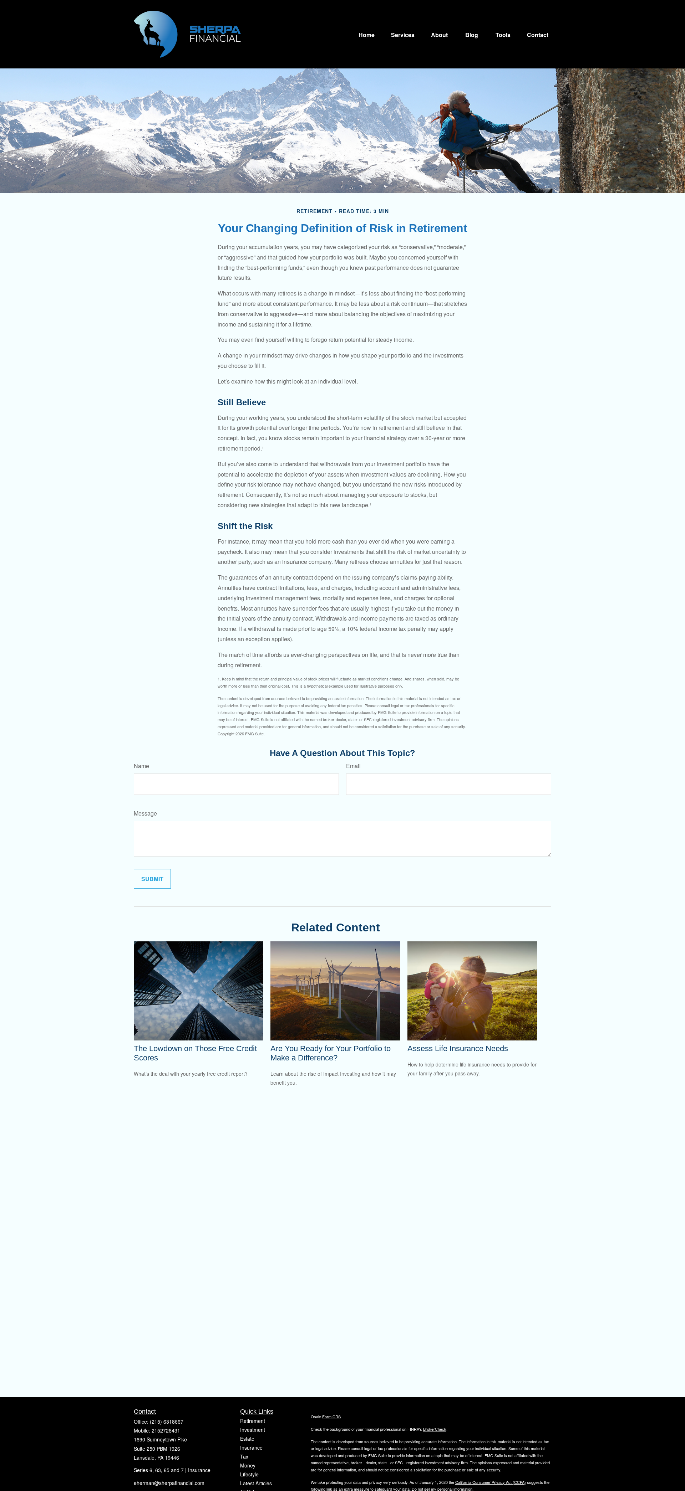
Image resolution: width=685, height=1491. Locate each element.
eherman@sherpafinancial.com (169, 1482)
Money (247, 1465)
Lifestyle (249, 1474)
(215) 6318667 (166, 1421)
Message (145, 813)
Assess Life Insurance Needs (457, 1048)
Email (353, 766)
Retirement (252, 1420)
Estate (247, 1438)
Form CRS (331, 1416)
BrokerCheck (434, 1429)
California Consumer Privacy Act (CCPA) (490, 1482)
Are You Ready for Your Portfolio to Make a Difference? (330, 1053)
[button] (366, 34)
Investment (252, 1429)
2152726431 (166, 1430)
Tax (244, 1456)
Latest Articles (256, 1483)
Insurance (251, 1447)
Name (141, 766)
